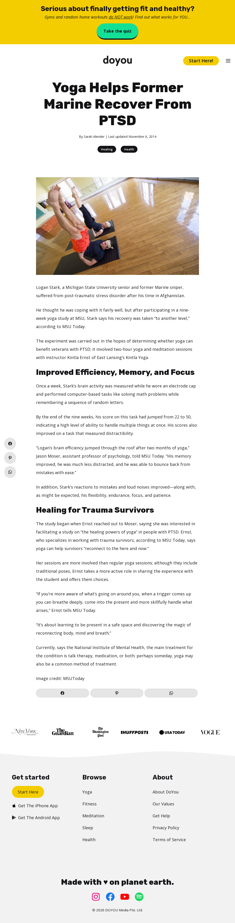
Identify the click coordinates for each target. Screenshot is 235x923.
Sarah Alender (94, 136)
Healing (107, 149)
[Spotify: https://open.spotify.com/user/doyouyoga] (139, 897)
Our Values (163, 804)
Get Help (161, 815)
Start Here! (201, 61)
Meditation (93, 815)
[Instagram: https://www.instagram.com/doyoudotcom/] (96, 897)
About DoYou (166, 792)
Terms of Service (169, 839)
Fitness (89, 804)
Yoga (87, 792)
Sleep (87, 827)
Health (129, 149)
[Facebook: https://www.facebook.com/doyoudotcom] (110, 897)
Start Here (28, 792)
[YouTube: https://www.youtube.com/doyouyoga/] (125, 897)
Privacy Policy (166, 827)
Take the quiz (117, 31)
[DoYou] (117, 60)
